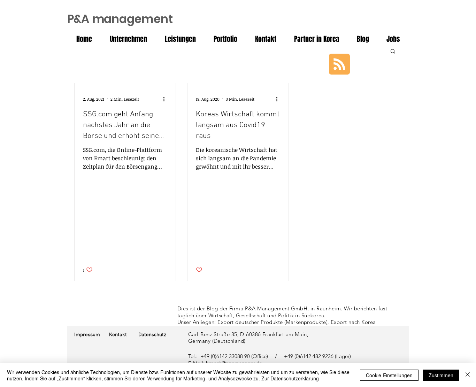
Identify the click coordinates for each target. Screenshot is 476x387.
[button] (393, 51)
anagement (120, 19)
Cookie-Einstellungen (389, 375)
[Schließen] (467, 375)
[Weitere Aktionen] (166, 99)
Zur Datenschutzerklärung (290, 378)
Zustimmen (441, 375)
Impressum (87, 335)
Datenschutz (152, 335)
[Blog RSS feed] (339, 64)
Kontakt (118, 335)
